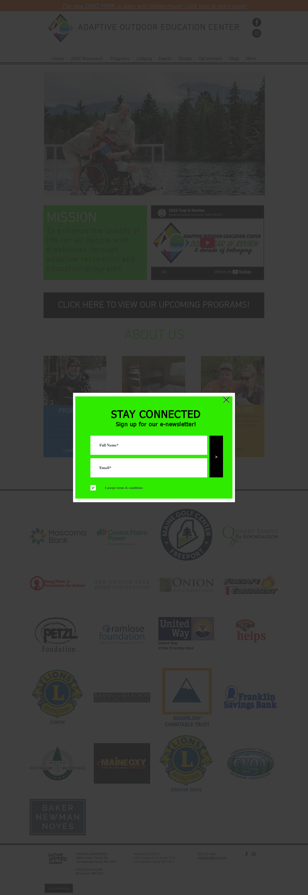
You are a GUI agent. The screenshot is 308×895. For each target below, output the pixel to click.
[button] (226, 399)
